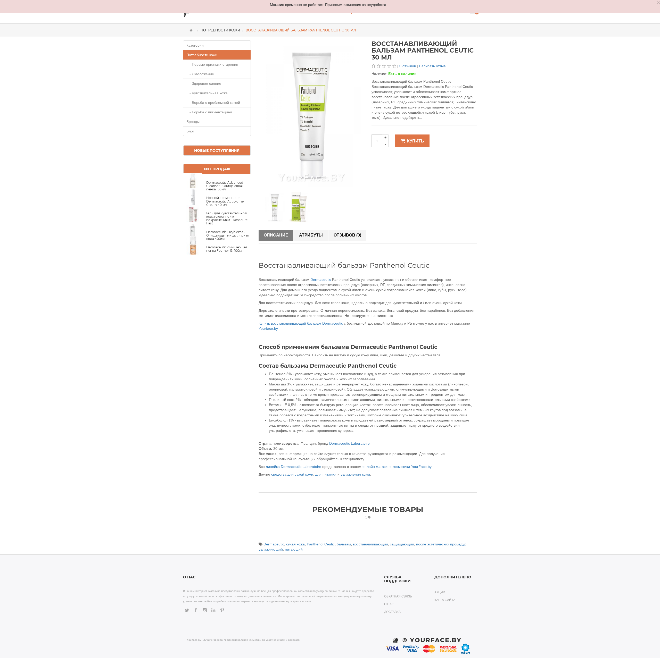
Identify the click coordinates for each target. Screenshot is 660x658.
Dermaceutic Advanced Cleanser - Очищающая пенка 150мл (224, 186)
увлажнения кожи (355, 474)
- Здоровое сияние (203, 83)
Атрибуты (311, 235)
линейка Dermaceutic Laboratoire (293, 467)
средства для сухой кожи (292, 474)
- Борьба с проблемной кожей (213, 102)
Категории (195, 45)
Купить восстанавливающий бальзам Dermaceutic (301, 323)
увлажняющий (271, 549)
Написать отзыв (432, 66)
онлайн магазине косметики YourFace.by (397, 467)
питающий (294, 549)
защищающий (402, 544)
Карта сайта (444, 600)
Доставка (392, 612)
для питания (325, 474)
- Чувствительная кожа (207, 93)
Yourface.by (268, 328)
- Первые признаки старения (212, 64)
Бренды (193, 122)
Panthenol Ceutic (321, 544)
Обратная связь (398, 596)
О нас (389, 604)
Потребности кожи (220, 30)
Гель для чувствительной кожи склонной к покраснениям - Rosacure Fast (227, 218)
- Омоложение (200, 74)
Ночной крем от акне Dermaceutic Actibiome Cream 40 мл (225, 201)
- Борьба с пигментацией (209, 112)
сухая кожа (295, 544)
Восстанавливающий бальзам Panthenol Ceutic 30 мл (301, 30)
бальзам (344, 544)
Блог (190, 131)
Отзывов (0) (347, 235)
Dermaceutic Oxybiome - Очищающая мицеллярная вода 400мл (227, 235)
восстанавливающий (370, 544)
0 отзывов (407, 66)
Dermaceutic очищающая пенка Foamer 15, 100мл (226, 248)
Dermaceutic (320, 279)
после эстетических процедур (441, 544)
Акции (439, 592)
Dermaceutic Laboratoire (349, 443)
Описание (276, 235)
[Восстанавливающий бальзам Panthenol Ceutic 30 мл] (275, 207)
